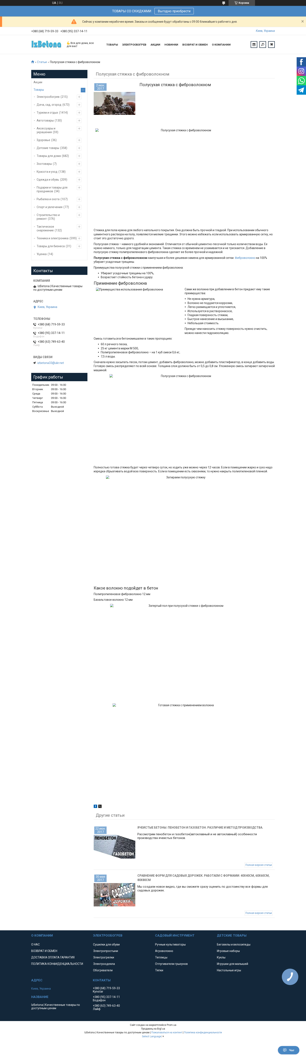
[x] (100, 807)
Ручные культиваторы (170, 944)
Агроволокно (164, 951)
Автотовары (45, 120)
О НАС (35, 944)
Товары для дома (49, 156)
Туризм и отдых (47, 112)
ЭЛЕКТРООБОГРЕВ (134, 44)
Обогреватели (103, 970)
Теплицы (161, 957)
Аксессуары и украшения (46, 130)
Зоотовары (44, 163)
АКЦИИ (155, 44)
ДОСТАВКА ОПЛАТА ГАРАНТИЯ (53, 957)
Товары (39, 89)
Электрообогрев (48, 96)
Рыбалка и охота (48, 199)
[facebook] (95, 807)
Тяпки (159, 970)
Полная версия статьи (258, 865)
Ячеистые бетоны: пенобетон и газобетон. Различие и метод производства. (200, 827)
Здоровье (43, 140)
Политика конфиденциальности (203, 1032)
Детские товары (48, 148)
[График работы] (254, 44)
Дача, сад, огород (49, 104)
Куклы (221, 957)
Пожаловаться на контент (166, 1032)
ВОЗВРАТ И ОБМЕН (195, 44)
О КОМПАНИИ (221, 44)
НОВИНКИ (171, 44)
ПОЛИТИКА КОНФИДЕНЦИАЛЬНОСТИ (57, 963)
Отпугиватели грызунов (171, 963)
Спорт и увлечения (49, 207)
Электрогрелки (103, 957)
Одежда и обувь (48, 179)
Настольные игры (229, 970)
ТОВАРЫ (112, 44)
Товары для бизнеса (51, 246)
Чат (291, 1050)
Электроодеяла (104, 963)
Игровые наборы (228, 951)
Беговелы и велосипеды (233, 944)
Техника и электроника (52, 238)
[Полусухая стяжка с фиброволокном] (114, 103)
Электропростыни (105, 951)
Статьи (42, 62)
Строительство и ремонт (48, 216)
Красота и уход (47, 171)
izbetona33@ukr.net (50, 363)
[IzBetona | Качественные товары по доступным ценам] (46, 44)
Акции (38, 82)
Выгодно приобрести (174, 11)
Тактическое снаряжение (45, 228)
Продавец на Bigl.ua (153, 1028)
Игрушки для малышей (232, 963)
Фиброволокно (245, 257)
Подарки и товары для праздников (52, 189)
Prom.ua (171, 1025)
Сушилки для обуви (106, 944)
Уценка (42, 254)
